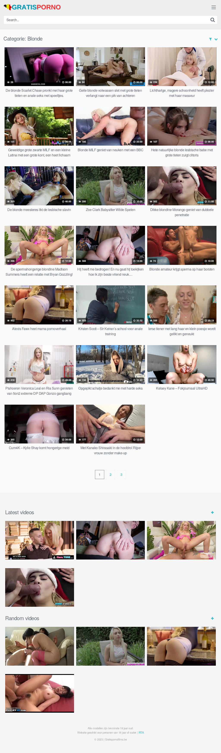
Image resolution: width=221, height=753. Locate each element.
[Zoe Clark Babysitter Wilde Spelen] (110, 646)
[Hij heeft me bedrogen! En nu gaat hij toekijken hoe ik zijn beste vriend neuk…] (110, 540)
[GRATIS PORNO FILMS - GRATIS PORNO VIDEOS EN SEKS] (35, 7)
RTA (141, 732)
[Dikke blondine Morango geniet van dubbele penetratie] (39, 587)
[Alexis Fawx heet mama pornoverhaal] (181, 646)
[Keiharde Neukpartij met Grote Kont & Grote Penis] (39, 540)
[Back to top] (209, 739)
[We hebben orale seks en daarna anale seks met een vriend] (39, 646)
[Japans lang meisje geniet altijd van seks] (39, 693)
